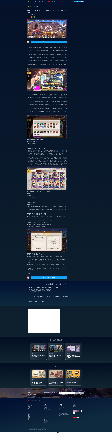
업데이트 (74, 405)
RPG (77, 99)
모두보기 (79, 91)
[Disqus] (44, 321)
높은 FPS (45, 419)
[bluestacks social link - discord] (74, 411)
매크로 (45, 410)
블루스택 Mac (30, 405)
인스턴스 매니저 (61, 151)
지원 (55, 1)
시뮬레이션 (29, 421)
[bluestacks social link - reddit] (76, 411)
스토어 (48, 1)
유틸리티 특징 (46, 421)
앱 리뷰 (46, 3)
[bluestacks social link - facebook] (78, 411)
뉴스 (60, 3)
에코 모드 (45, 411)
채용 (59, 408)
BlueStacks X (74, 101)
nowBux (29, 409)
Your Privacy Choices (57, 432)
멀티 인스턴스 (46, 408)
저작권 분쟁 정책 (37, 429)
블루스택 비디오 (69, 3)
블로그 (43, 1)
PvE (79, 99)
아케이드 (29, 417)
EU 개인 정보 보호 (41, 429)
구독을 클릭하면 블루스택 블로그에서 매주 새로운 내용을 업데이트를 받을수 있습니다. (70, 394)
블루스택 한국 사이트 (76, 406)
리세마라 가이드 (78, 97)
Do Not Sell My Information (46, 429)
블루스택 (50, 3)
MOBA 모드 (45, 407)
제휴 (52, 1)
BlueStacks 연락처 (61, 407)
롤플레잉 (73, 99)
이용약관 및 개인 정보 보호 (31, 429)
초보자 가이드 (64, 111)
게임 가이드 (73, 19)
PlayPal (29, 410)
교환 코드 (63, 3)
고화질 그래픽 (46, 420)
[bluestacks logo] (30, 1)
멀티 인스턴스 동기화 (47, 409)
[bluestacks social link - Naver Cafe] (74, 413)
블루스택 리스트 (55, 3)
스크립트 (45, 418)
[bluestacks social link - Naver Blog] (81, 411)
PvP (82, 99)
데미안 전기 (37, 6)
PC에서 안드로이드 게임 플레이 (63, 413)
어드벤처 (29, 416)
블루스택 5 (29, 406)
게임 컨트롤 (45, 405)
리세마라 (73, 97)
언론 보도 (60, 409)
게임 (39, 1)
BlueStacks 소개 (61, 405)
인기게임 (29, 414)
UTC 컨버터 (45, 422)
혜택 (28, 408)
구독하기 (80, 392)
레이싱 (29, 419)
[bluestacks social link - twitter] (80, 411)
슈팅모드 (45, 406)
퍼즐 (28, 418)
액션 (28, 415)
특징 (35, 1)
